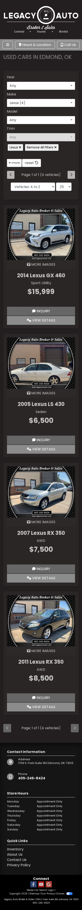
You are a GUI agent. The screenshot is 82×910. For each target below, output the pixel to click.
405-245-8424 (31, 778)
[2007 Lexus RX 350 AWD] (41, 491)
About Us (15, 854)
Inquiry (43, 311)
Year (11, 77)
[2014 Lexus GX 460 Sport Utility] (41, 234)
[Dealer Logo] (41, 19)
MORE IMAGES (42, 264)
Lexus (14, 147)
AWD (41, 540)
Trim (11, 128)
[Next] (71, 175)
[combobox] (41, 86)
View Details (43, 320)
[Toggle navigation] (7, 45)
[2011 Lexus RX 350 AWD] (41, 620)
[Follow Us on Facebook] (33, 884)
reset (30, 162)
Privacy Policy (19, 865)
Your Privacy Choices (53, 893)
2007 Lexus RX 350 (41, 533)
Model (12, 111)
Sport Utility (41, 282)
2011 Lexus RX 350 (41, 661)
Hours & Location (36, 44)
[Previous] (11, 175)
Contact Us (16, 859)
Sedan (41, 411)
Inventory (15, 849)
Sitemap (34, 893)
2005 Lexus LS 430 (41, 404)
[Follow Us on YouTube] (41, 884)
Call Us (69, 44)
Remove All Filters (40, 147)
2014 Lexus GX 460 (41, 275)
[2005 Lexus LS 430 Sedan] (41, 362)
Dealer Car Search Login (40, 890)
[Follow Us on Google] (49, 884)
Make (11, 94)
